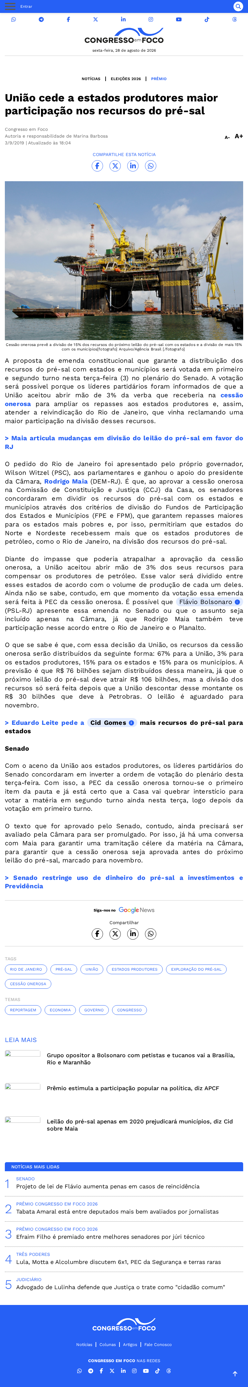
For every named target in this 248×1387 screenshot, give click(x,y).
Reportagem (23, 1010)
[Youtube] (179, 19)
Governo (94, 1010)
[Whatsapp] (13, 19)
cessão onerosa (28, 984)
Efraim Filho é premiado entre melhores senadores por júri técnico (110, 1236)
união (92, 969)
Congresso (129, 1010)
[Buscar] (238, 6)
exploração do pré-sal (196, 969)
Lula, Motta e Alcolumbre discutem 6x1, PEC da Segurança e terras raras (118, 1261)
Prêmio (159, 79)
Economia (60, 1010)
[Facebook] (68, 19)
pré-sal (64, 969)
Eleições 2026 (126, 79)
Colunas (107, 1344)
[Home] (124, 35)
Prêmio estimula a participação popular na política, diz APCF (133, 1088)
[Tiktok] (207, 19)
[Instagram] (151, 19)
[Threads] (234, 19)
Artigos (130, 1344)
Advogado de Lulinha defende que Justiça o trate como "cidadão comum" (120, 1287)
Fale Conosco (158, 1344)
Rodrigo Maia (66, 481)
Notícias (91, 79)
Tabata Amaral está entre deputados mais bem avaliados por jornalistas (117, 1211)
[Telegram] (41, 19)
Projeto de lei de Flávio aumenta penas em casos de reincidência (108, 1186)
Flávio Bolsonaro (205, 602)
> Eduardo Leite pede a (46, 722)
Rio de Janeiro (26, 969)
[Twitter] (95, 19)
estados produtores (135, 969)
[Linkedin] (123, 19)
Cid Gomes (108, 722)
